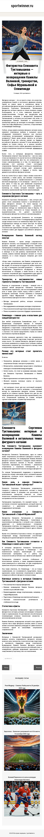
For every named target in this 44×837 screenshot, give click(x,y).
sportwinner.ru (22, 6)
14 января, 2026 (22, 61)
